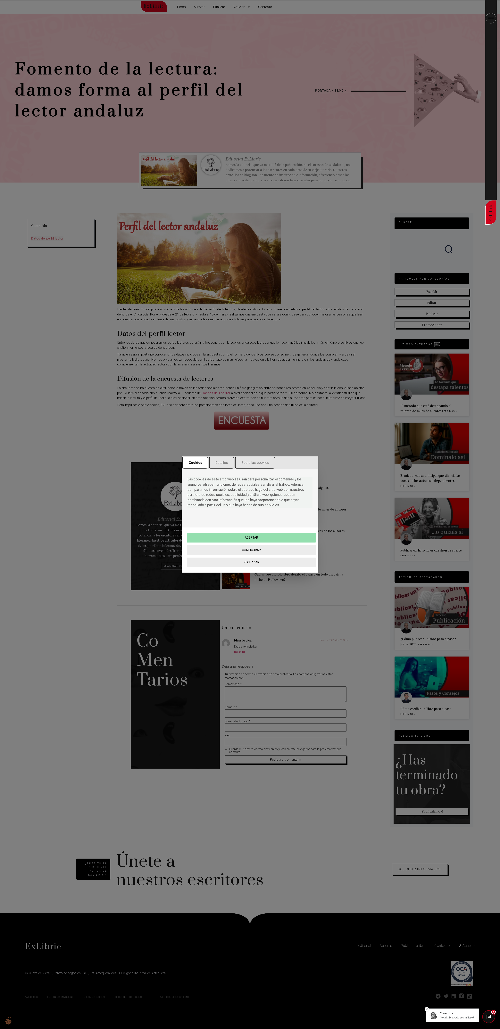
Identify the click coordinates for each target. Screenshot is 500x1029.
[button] (452, 1015)
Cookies (195, 463)
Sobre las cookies (255, 463)
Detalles (221, 463)
